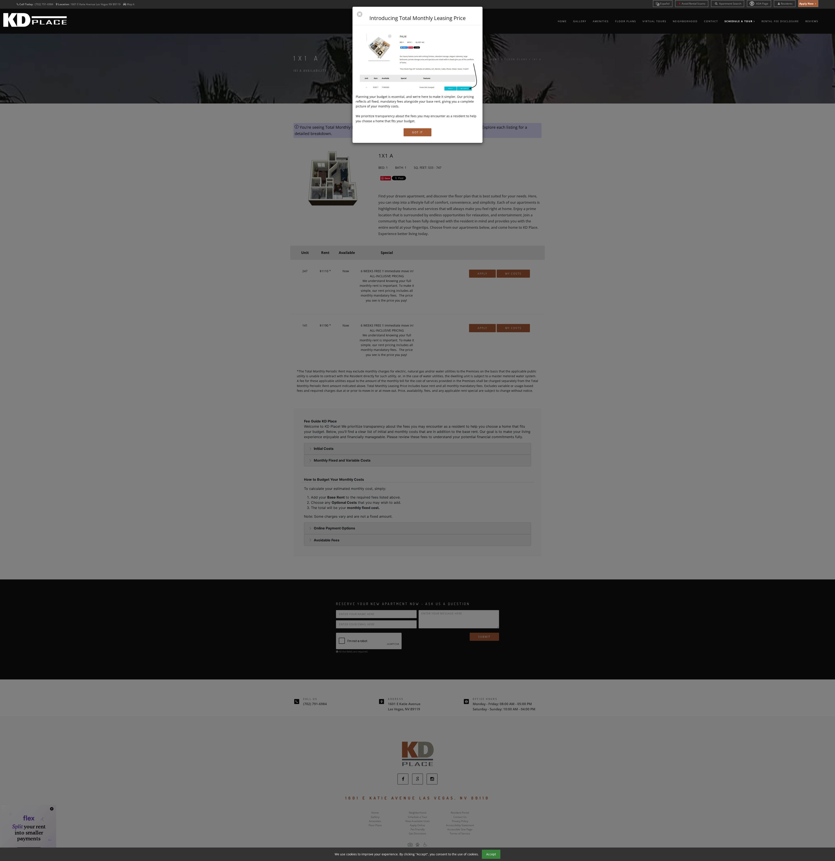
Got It (417, 132)
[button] (359, 14)
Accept (491, 854)
